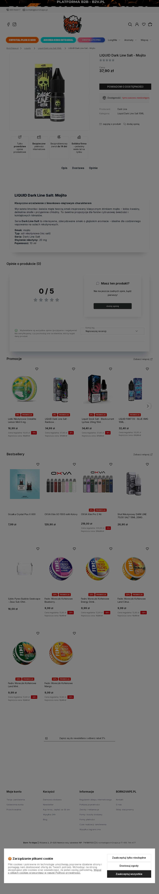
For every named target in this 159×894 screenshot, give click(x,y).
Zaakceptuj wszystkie (129, 874)
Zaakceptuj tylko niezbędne (129, 857)
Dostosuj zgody (129, 865)
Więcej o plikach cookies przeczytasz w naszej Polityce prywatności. (54, 871)
